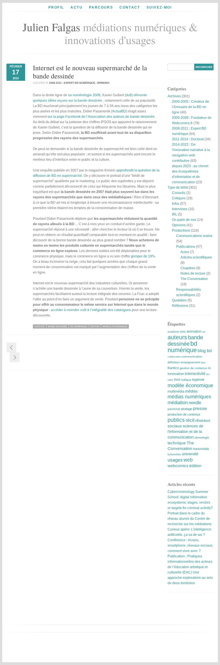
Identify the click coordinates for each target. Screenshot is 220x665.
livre (177, 379)
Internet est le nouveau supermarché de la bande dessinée (90, 71)
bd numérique (78, 326)
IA (209, 368)
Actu (76, 7)
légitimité (198, 379)
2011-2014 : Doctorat (188, 139)
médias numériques (189, 396)
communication (192, 356)
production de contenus (184, 414)
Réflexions (180, 305)
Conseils (178, 193)
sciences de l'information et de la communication (185, 431)
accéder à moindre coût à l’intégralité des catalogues (91, 310)
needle (195, 402)
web (188, 460)
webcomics (178, 465)
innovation (176, 374)
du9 (129, 95)
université (190, 454)
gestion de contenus (193, 368)
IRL (174, 214)
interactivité (195, 373)
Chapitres (187, 268)
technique (177, 443)
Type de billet (178, 187)
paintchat (174, 409)
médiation (178, 402)
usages (175, 460)
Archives (174, 96)
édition (94, 326)
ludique (186, 379)
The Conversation (194, 279)
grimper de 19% (143, 256)
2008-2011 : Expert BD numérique (72, 82)
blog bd (205, 350)
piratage (186, 409)
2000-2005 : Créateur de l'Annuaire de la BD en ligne (190, 107)
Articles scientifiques (196, 257)
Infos (175, 203)
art (203, 331)
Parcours (101, 7)
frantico (173, 368)
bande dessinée (57, 326)
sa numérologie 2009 (84, 95)
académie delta (177, 331)
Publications (185, 246)
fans (203, 362)
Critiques (179, 198)
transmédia (201, 449)
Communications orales (194, 236)
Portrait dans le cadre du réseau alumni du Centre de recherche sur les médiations (189, 518)
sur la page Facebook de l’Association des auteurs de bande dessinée (100, 116)
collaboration (174, 356)
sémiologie (201, 437)
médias (191, 391)
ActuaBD (119, 111)
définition (174, 362)
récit (190, 420)
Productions (181, 230)
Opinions (103, 82)
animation (194, 331)
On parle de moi (184, 220)
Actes (184, 252)
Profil (56, 7)
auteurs (39, 326)
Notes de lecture (192, 273)
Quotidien (179, 300)
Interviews (179, 209)
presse (200, 408)
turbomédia (174, 454)
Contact (129, 7)
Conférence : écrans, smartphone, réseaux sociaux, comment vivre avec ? (190, 545)
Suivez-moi (159, 7)
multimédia (176, 391)
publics (176, 420)
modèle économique (114, 326)
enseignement (190, 362)
